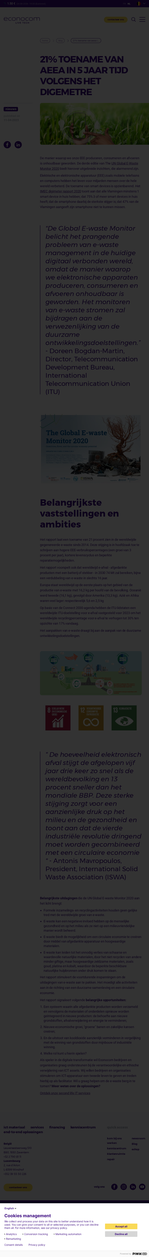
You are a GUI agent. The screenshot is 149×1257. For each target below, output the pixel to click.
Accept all (121, 1226)
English (9, 1208)
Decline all (121, 1234)
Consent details (13, 1244)
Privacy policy (37, 1244)
